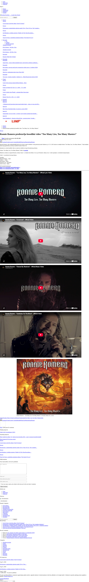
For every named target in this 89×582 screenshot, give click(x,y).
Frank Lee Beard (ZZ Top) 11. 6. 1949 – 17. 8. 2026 (14, 87)
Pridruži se (5, 11)
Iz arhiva (7, 42)
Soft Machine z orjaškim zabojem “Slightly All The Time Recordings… (18, 33)
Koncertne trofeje (7, 510)
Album (1, 418)
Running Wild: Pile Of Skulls (9, 56)
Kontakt (4, 12)
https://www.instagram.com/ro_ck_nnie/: (9, 168)
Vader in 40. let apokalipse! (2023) (7, 432)
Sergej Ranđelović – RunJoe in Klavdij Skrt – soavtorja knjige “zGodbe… (19, 118)
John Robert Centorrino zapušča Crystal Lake (17, 534)
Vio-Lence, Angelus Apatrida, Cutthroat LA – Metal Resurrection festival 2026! (20, 76)
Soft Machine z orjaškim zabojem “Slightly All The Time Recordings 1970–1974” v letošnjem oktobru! (25, 525)
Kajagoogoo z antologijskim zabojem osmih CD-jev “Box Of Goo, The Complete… (21, 28)
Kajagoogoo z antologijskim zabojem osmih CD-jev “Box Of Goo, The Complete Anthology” (23, 524)
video (42, 418)
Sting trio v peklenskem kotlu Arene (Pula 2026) (13, 72)
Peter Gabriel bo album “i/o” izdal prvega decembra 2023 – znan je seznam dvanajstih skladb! (20, 437)
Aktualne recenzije (10, 43)
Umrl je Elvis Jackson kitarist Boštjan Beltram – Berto (14, 82)
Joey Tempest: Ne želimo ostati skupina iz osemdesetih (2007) (21, 532)
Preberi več (10, 576)
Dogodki (5, 516)
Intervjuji (5, 100)
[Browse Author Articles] (3, 426)
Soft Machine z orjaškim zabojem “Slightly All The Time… (13, 569)
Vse (6, 41)
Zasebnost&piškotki (4, 578)
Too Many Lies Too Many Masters (33, 418)
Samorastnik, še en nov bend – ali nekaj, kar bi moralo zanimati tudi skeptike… (20, 113)
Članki (4, 79)
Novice (4, 20)
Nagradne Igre (6, 515)
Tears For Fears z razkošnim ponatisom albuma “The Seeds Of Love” (18, 37)
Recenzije (5, 40)
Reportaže (5, 59)
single (24, 418)
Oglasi (4, 552)
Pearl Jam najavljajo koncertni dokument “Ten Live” (14, 528)
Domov (4, 8)
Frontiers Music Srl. (7, 418)
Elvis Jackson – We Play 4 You (9, 47)
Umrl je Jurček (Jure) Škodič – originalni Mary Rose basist (16, 92)
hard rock (14, 418)
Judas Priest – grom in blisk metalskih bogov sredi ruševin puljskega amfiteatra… (20, 62)
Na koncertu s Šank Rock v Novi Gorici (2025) (17, 535)
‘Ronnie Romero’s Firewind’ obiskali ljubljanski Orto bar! (19, 537)
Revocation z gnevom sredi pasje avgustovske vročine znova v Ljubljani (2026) (20, 67)
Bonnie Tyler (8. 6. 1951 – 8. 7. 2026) (11, 97)
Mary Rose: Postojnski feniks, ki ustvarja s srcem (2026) (15, 108)
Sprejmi (5, 576)
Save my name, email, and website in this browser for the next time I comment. (18, 484)
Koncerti (5, 99)
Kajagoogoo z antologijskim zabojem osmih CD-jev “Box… (13, 564)
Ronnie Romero (19, 418)
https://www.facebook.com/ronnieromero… (10, 167)
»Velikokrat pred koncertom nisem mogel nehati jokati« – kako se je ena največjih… (21, 104)
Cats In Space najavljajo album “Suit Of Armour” (13, 23)
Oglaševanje (5, 10)
